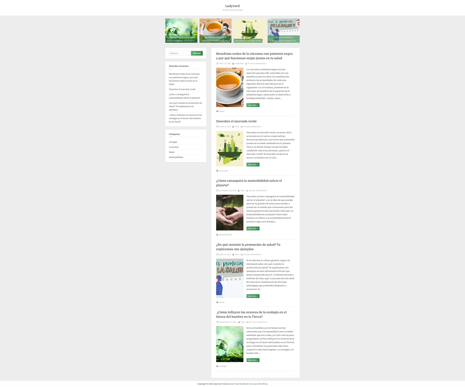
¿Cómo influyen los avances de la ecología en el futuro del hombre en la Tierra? (185, 118)
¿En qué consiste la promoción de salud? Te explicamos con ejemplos (185, 106)
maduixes (239, 63)
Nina (237, 126)
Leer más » (254, 105)
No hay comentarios (257, 63)
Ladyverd (232, 6)
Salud (221, 111)
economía (223, 171)
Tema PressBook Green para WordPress (250, 384)
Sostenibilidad (225, 235)
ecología (223, 366)
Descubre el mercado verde (236, 121)
